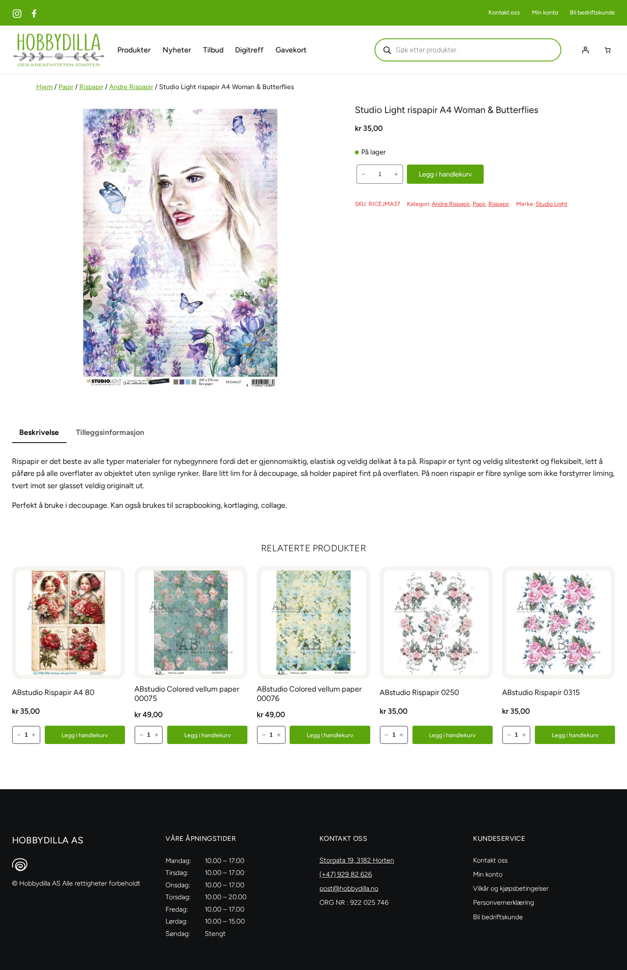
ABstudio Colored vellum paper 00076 (309, 693)
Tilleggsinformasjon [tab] (110, 432)
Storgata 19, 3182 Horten (356, 860)
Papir (65, 87)
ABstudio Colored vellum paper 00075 (186, 693)
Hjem (44, 87)
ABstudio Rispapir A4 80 (53, 692)
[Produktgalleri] (180, 248)
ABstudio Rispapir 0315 (541, 692)
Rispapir (91, 87)
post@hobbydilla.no (348, 888)
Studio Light (551, 203)
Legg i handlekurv (445, 174)
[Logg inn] (585, 50)
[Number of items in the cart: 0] (607, 50)
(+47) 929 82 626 (345, 874)
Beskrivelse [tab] (39, 432)
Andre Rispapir (131, 87)
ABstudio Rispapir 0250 (419, 692)
